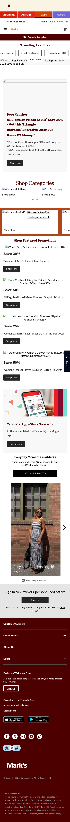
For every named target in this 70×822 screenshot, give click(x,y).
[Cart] (65, 29)
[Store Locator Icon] (3, 21)
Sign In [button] (35, 600)
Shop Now (15, 163)
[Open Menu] (5, 29)
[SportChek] (26, 14)
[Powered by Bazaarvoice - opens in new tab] (34, 581)
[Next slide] (65, 6)
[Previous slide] (4, 6)
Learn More (16, 444)
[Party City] (61, 14)
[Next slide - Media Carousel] (63, 527)
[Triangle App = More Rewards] (35, 402)
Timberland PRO (56, 52)
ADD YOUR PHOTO (35, 473)
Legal (6, 658)
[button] (33, 200)
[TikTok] (39, 736)
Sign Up (11, 688)
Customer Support (14, 623)
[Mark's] (43, 14)
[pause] (9, 6)
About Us (8, 647)
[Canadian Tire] (9, 14)
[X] (15, 736)
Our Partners (10, 635)
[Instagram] (23, 736)
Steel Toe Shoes (30, 52)
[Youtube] (31, 736)
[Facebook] (7, 736)
